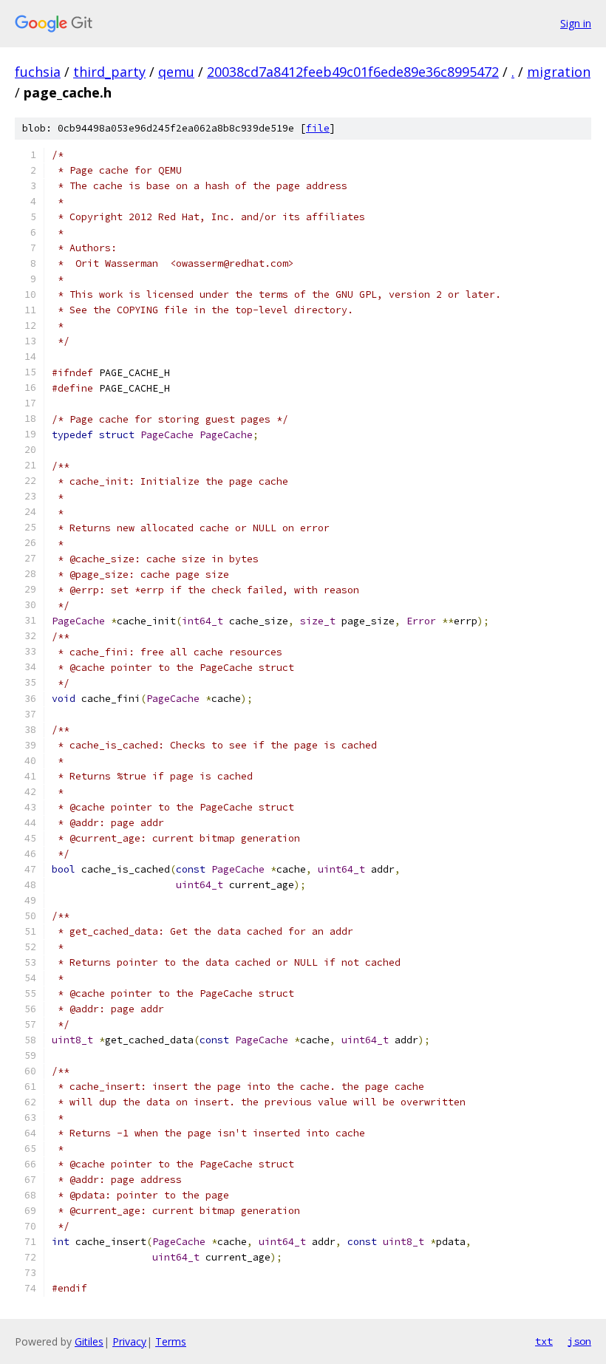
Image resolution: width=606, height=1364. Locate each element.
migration (558, 72)
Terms (170, 1341)
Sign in (575, 23)
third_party (109, 72)
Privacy (129, 1341)
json (579, 1341)
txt (544, 1341)
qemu (176, 72)
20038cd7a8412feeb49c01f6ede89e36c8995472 (353, 72)
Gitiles (89, 1341)
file (318, 128)
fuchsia (38, 72)
